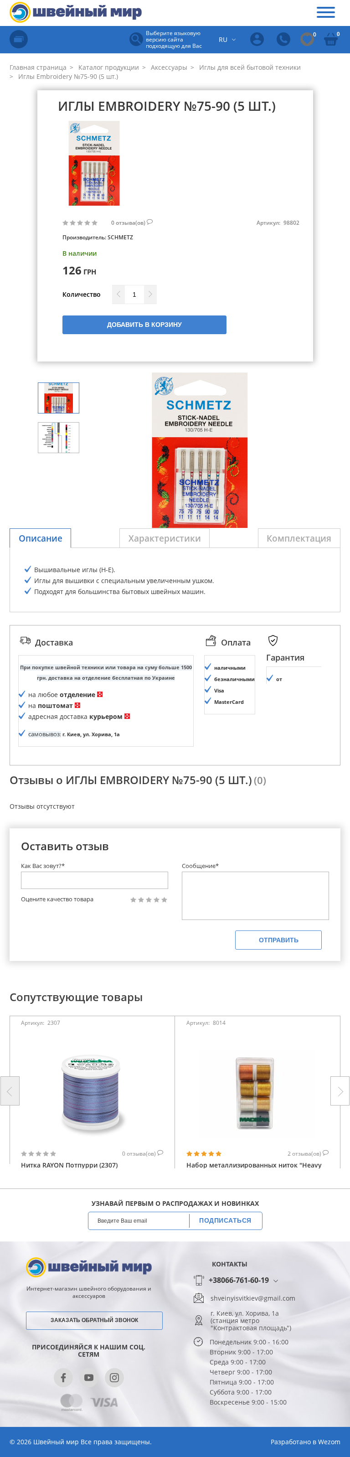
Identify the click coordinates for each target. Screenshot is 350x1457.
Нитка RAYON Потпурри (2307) (69, 1165)
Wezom (329, 1441)
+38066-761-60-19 (239, 1280)
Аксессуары (168, 67)
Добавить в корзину (144, 324)
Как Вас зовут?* (43, 866)
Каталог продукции (108, 67)
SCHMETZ (120, 237)
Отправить (279, 940)
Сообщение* (200, 866)
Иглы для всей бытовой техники (249, 67)
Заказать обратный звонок (94, 1320)
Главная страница (38, 67)
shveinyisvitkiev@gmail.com (253, 1298)
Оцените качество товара (57, 899)
